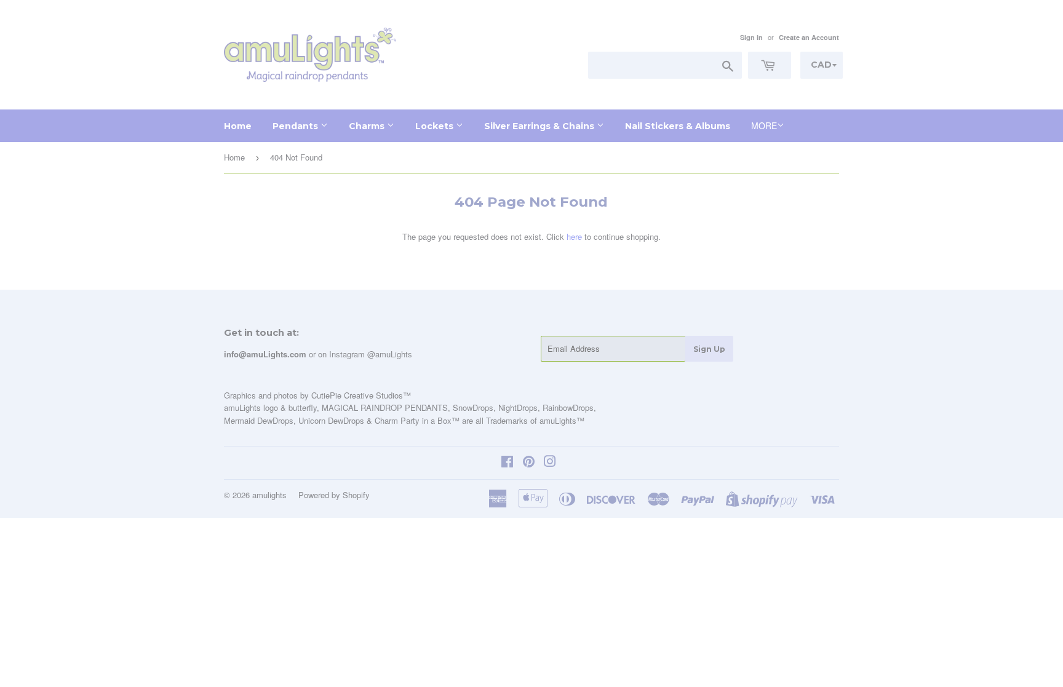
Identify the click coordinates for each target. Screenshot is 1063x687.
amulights (269, 495)
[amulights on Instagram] (550, 463)
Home (238, 126)
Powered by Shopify (334, 495)
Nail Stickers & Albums (677, 126)
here (574, 236)
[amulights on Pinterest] (528, 463)
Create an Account (809, 37)
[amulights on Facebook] (507, 463)
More (764, 125)
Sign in (751, 37)
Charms (368, 126)
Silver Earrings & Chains (540, 126)
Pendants (296, 126)
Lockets (435, 126)
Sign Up (709, 349)
